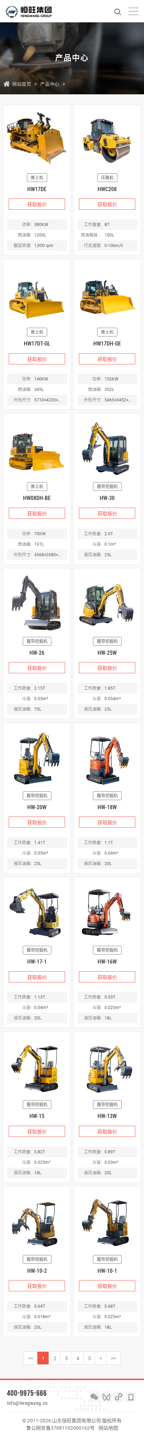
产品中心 (49, 84)
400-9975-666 (27, 1393)
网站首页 (21, 84)
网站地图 (108, 1428)
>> (113, 1358)
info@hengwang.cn (27, 1403)
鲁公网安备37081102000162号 (60, 1428)
